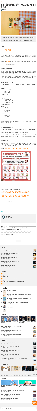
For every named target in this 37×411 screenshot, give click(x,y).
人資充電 (22, 3)
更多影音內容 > (34, 364)
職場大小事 (12, 3)
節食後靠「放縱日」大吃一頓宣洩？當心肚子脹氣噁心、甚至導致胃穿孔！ (15, 196)
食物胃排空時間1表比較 (8, 49)
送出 (18, 240)
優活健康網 (8, 44)
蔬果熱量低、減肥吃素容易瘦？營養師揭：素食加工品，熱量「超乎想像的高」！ (16, 192)
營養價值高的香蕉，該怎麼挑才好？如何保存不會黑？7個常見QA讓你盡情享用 (15, 195)
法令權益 (26, 3)
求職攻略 (7, 3)
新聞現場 (31, 3)
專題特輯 (17, 3)
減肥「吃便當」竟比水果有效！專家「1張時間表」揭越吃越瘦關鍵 (16, 148)
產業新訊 (3, 3)
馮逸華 (3, 44)
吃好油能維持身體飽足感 (8, 50)
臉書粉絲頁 (8, 61)
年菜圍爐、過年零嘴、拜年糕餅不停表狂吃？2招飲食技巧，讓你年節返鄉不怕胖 (16, 191)
